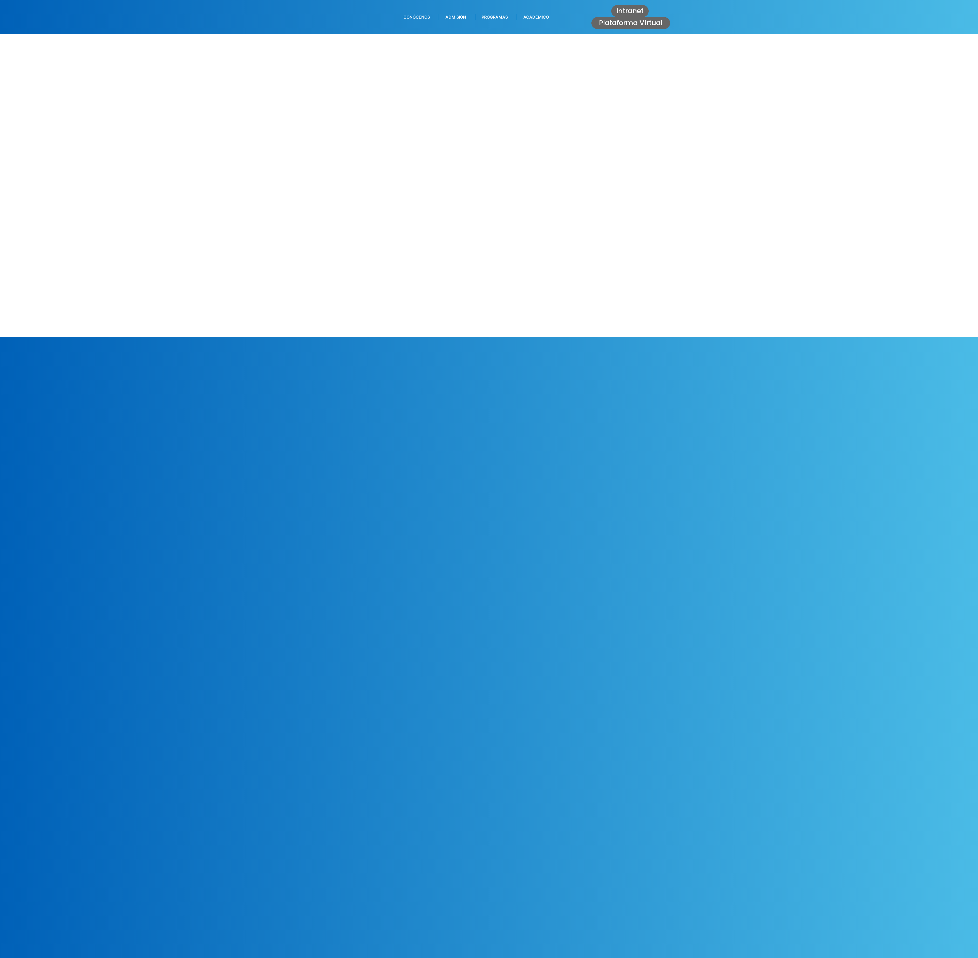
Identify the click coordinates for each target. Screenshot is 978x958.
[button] (630, 11)
